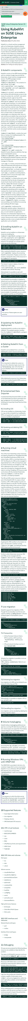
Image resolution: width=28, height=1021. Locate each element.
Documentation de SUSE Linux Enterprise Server (12, 9)
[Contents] (25, 14)
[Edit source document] (26, 71)
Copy (25, 245)
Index (6, 7)
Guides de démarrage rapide (8, 11)
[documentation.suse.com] (3, 7)
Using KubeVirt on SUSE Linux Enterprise (11, 13)
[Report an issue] (25, 69)
